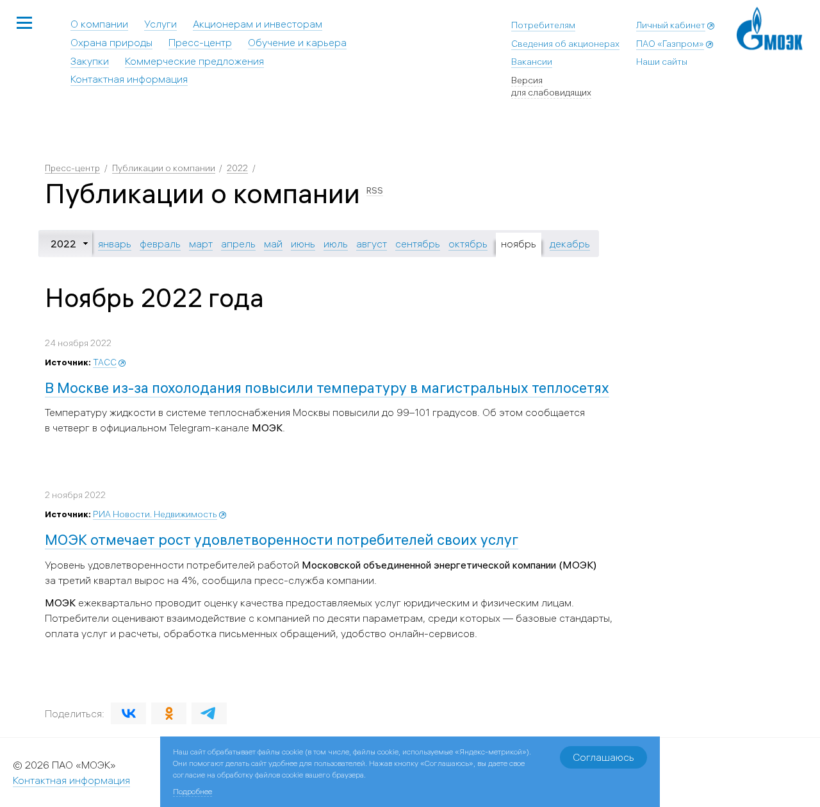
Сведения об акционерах (565, 43)
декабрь (570, 243)
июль (336, 243)
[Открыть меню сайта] (24, 23)
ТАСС (105, 362)
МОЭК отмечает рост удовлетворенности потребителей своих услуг (281, 540)
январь (114, 243)
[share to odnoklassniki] (168, 713)
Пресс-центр (200, 42)
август (371, 243)
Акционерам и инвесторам (257, 23)
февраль (160, 243)
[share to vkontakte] (128, 713)
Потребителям (543, 25)
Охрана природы (111, 42)
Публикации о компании (163, 168)
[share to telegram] (209, 713)
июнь (303, 243)
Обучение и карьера (297, 42)
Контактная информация (129, 78)
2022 (237, 168)
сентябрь (417, 243)
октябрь (468, 243)
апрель (238, 243)
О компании (99, 23)
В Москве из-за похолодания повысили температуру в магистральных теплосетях (327, 388)
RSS (374, 190)
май (273, 243)
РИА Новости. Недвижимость (155, 514)
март (201, 243)
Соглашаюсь (603, 757)
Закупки (89, 60)
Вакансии (531, 61)
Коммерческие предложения (194, 60)
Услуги (160, 23)
